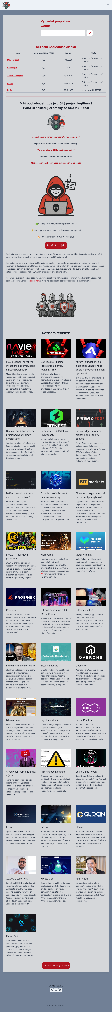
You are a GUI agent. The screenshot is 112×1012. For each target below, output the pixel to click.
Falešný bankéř (84, 610)
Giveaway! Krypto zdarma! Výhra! (21, 773)
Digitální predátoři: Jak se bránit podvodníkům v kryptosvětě (20, 435)
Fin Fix (44, 827)
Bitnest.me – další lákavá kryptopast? (54, 433)
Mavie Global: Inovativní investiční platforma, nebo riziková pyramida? (20, 365)
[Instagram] (60, 990)
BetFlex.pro (12, 68)
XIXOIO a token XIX (17, 878)
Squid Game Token (86, 771)
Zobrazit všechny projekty (56, 965)
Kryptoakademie (50, 720)
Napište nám (34, 281)
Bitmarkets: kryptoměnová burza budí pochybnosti (90, 495)
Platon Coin (12, 936)
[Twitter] (56, 990)
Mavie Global (13, 60)
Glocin (79, 827)
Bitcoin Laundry (49, 665)
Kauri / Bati (82, 878)
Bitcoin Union (13, 720)
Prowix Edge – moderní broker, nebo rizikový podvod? (89, 435)
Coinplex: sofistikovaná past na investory (54, 495)
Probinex (11, 610)
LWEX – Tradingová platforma (17, 556)
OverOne (81, 665)
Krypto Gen (47, 878)
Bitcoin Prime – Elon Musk (20, 665)
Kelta (9, 827)
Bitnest (10, 84)
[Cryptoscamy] (7, 5)
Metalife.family (84, 554)
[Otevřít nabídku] (108, 5)
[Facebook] (52, 990)
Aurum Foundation (15, 76)
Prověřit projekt (56, 245)
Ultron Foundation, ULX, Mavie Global (54, 612)
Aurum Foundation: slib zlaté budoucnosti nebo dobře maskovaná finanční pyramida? (90, 367)
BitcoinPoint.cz (84, 720)
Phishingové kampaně (53, 771)
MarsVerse (47, 554)
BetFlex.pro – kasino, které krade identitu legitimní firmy (52, 365)
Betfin (9, 90)
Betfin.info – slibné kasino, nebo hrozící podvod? (21, 495)
